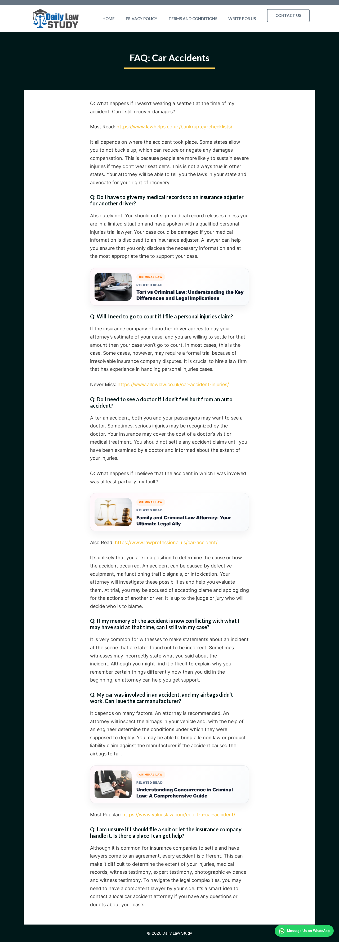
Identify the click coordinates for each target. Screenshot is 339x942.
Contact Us (288, 15)
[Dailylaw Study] (56, 18)
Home (108, 18)
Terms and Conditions (192, 18)
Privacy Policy (141, 18)
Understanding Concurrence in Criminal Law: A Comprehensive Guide (184, 793)
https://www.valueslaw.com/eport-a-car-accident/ (178, 814)
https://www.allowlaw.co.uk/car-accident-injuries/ (173, 384)
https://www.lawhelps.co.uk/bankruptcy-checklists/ (174, 126)
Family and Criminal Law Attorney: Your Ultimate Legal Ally (183, 520)
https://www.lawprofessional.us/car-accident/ (166, 542)
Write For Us (242, 18)
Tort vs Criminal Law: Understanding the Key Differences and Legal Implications (190, 295)
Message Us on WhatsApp (308, 931)
